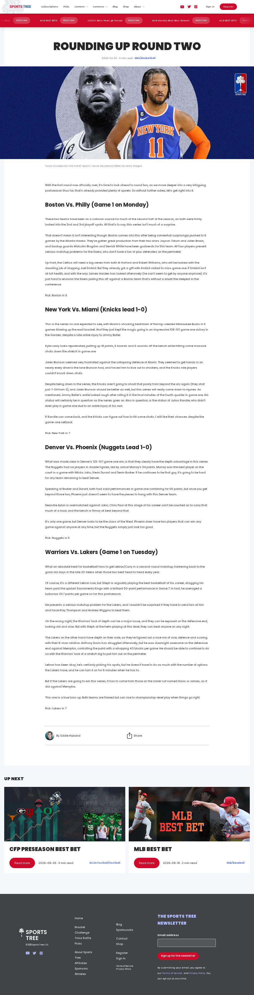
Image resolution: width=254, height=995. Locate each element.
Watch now (34, 20)
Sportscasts (124, 930)
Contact (121, 938)
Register (228, 6)
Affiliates (81, 963)
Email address (168, 935)
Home (79, 918)
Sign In (210, 6)
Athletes (80, 974)
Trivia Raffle (83, 938)
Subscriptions (49, 6)
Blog (115, 6)
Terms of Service (124, 966)
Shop (126, 6)
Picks (66, 6)
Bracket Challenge (82, 930)
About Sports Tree (83, 955)
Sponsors (81, 968)
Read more (22, 863)
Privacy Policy (123, 968)
